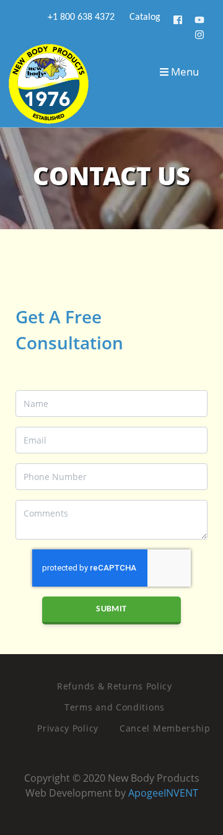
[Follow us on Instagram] (199, 33)
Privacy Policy (67, 728)
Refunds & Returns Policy (114, 686)
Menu (184, 71)
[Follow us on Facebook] (179, 18)
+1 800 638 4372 (80, 17)
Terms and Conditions (114, 707)
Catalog (143, 17)
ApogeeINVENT (163, 793)
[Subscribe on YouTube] (199, 18)
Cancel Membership (165, 728)
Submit (111, 609)
